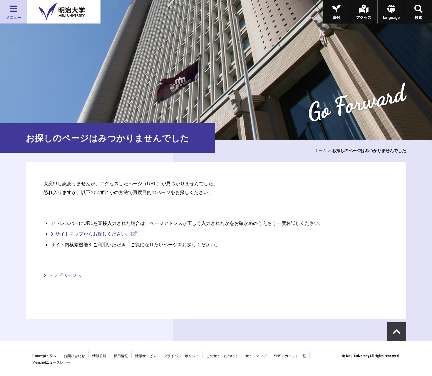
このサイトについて (222, 356)
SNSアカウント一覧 (290, 356)
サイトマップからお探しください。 (92, 233)
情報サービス (145, 356)
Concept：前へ (44, 356)
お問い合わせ (74, 356)
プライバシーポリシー (181, 356)
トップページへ (64, 275)
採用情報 (121, 356)
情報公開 (99, 356)
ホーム (320, 150)
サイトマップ (256, 356)
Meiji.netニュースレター (51, 362)
